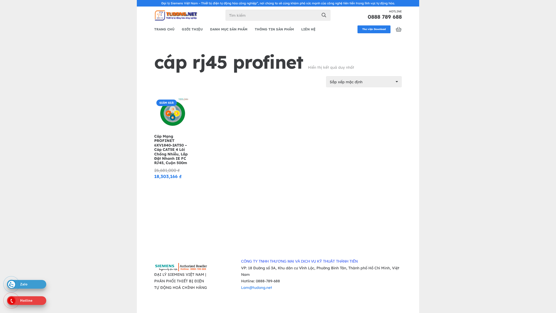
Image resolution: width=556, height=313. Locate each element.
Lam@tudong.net (256, 287)
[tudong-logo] (175, 15)
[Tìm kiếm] (324, 15)
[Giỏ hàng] (398, 29)
